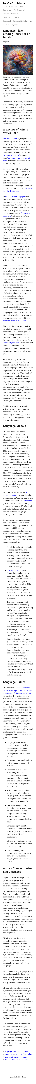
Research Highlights (20, 21)
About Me (9, 6)
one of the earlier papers (15, 196)
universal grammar (11, 343)
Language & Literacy (15, 3)
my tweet (28, 500)
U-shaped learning (15, 570)
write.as (23, 1077)
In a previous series (11, 138)
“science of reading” (11, 155)
